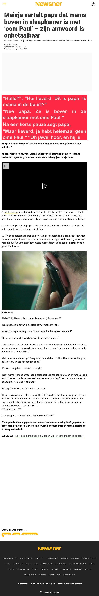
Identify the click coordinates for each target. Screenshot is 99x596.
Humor (15, 41)
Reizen (88, 569)
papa (16, 534)
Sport (51, 575)
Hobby (92, 564)
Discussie (75, 558)
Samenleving (30, 575)
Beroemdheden (10, 558)
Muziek (35, 569)
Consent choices (49, 592)
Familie (8, 564)
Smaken (42, 575)
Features (18, 564)
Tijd (58, 575)
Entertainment (89, 558)
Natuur (44, 569)
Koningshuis (23, 569)
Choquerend (26, 558)
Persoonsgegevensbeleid (70, 584)
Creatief (39, 558)
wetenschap (11, 212)
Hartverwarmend (77, 564)
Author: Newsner (10, 44)
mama (6, 534)
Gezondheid (60, 564)
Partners (78, 569)
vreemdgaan (29, 534)
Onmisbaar (66, 569)
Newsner (7, 41)
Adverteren (22, 584)
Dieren (64, 558)
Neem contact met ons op (43, 584)
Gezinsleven (46, 564)
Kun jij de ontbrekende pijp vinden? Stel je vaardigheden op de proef (49, 435)
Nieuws (54, 569)
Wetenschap (69, 575)
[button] (44, 186)
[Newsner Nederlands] (48, 4)
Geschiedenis (32, 564)
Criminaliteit (52, 558)
